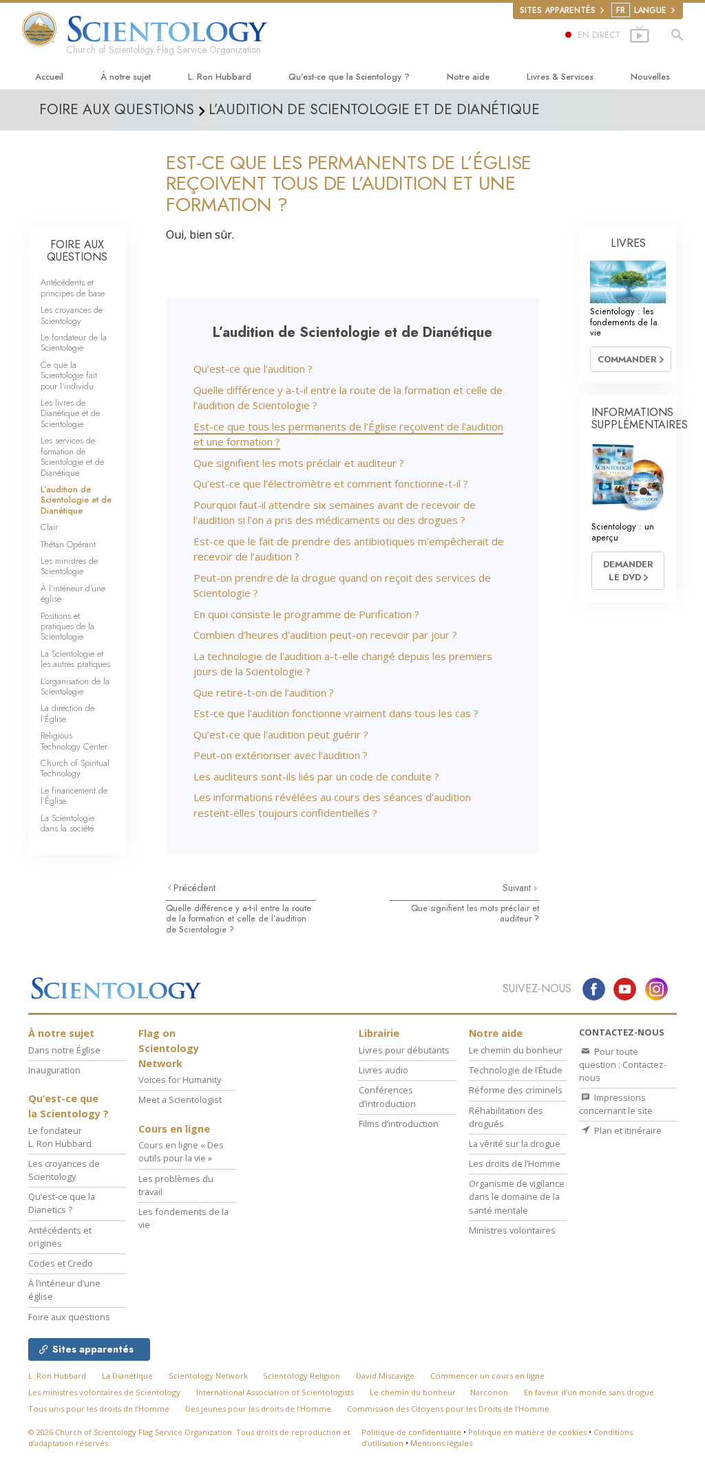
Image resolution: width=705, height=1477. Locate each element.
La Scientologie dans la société (67, 823)
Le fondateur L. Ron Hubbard (60, 1137)
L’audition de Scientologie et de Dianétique (76, 500)
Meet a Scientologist (180, 1099)
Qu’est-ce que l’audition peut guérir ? (280, 734)
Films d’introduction (399, 1123)
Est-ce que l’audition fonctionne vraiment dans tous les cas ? (335, 713)
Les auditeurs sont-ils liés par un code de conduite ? (316, 776)
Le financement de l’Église (74, 795)
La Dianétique (127, 1375)
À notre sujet (126, 76)
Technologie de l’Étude (515, 1070)
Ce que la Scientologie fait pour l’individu (69, 375)
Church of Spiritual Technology (75, 768)
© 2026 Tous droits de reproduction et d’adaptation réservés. (189, 1438)
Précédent (194, 888)
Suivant (518, 888)
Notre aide (468, 76)
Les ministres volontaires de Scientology (104, 1392)
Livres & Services (560, 76)
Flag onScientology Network (168, 1048)
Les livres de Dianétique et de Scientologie (70, 413)
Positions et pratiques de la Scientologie (67, 626)
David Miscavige (385, 1375)
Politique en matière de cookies (527, 1432)
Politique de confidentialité (411, 1432)
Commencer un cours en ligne (487, 1375)
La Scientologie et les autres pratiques (75, 658)
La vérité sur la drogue (514, 1143)
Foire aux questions (69, 1317)
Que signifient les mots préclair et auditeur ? (298, 463)
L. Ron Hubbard (219, 76)
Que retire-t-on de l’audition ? (263, 692)
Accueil (49, 76)
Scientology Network (208, 1375)
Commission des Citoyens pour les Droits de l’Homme (448, 1408)
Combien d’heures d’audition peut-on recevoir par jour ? (325, 635)
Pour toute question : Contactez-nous (622, 1064)
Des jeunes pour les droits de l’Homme (258, 1408)
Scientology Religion (301, 1375)
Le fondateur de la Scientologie (74, 342)
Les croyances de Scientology (72, 315)
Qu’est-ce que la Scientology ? (349, 76)
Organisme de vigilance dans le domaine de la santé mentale (517, 1196)
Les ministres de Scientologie (69, 566)
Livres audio (383, 1070)
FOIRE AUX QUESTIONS (77, 251)
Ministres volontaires (512, 1230)
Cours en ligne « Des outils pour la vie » (181, 1151)
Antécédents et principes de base (73, 287)
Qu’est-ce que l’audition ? (253, 368)
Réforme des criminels (515, 1090)
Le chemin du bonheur (515, 1050)
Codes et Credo (60, 1263)
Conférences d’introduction (387, 1096)
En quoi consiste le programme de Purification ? (306, 614)
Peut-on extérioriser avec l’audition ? (280, 755)
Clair (49, 527)
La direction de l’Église (67, 713)
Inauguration (54, 1070)
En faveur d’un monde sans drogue (589, 1392)
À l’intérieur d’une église (73, 593)
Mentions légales (441, 1443)
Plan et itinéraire (627, 1130)
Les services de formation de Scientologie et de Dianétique (72, 456)
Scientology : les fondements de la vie (623, 322)
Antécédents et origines (60, 1236)
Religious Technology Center (74, 740)
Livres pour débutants (404, 1050)
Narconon (489, 1392)
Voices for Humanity (179, 1079)
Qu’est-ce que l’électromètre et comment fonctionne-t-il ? (330, 483)
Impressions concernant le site (616, 1104)
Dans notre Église (64, 1050)
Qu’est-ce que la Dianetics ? (61, 1203)
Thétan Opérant (68, 544)
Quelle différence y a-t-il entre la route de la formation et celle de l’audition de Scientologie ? (238, 918)
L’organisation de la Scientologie (75, 686)
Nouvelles (650, 76)
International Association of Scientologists (275, 1392)
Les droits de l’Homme (514, 1163)
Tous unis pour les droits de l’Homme (98, 1408)
